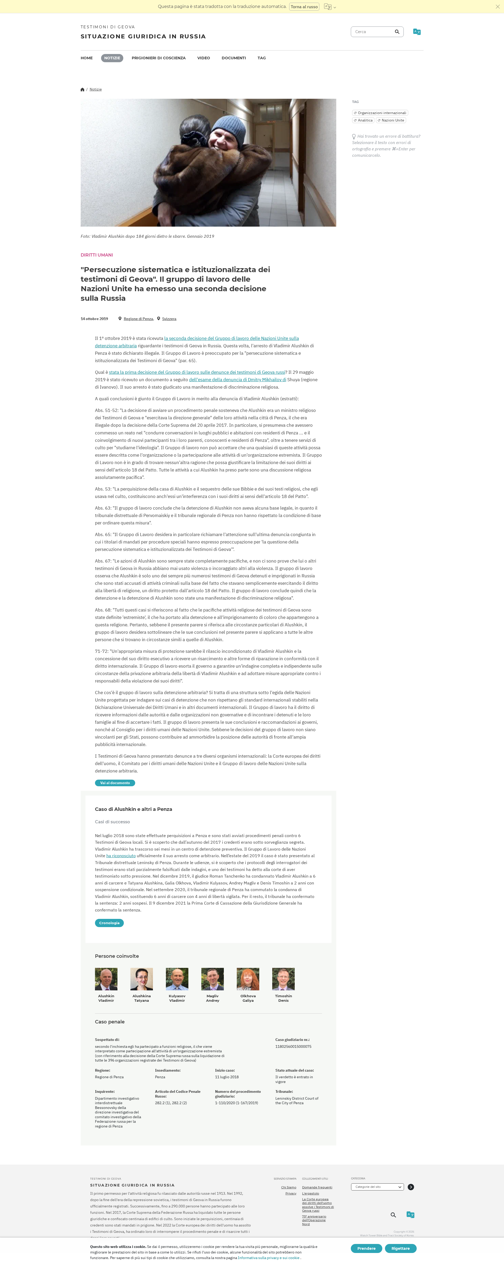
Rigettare (401, 1248)
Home (87, 58)
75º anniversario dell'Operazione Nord (314, 1220)
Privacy (290, 1193)
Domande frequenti (317, 1187)
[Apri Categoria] (411, 1186)
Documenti (234, 58)
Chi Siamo (288, 1187)
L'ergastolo (310, 1193)
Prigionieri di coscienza (159, 58)
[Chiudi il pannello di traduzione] (498, 7)
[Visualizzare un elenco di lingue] (330, 7)
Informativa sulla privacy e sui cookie (268, 1257)
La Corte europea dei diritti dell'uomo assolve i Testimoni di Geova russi (318, 1204)
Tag (262, 58)
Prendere (366, 1248)
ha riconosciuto (121, 855)
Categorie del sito (368, 1187)
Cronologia (109, 923)
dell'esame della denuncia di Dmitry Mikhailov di (237, 380)
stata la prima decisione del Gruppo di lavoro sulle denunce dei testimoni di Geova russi (197, 372)
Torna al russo (304, 6)
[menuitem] (87, 58)
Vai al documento (115, 782)
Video (203, 58)
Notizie (112, 58)
